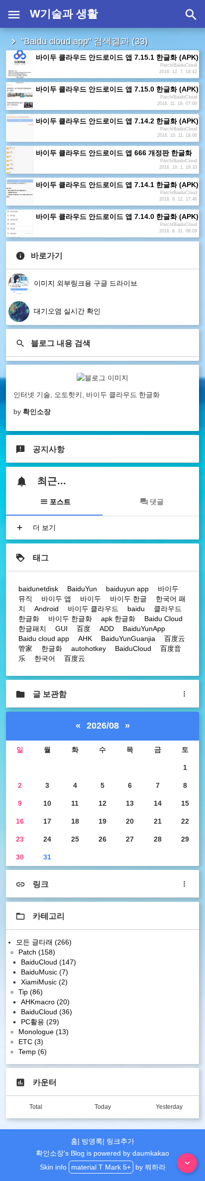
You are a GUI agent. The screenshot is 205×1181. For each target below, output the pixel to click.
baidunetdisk (38, 589)
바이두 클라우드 (93, 609)
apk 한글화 (118, 619)
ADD (107, 629)
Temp (32, 1052)
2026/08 (103, 726)
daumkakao (150, 1153)
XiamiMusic (44, 982)
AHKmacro (45, 1002)
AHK (85, 639)
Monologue (43, 1032)
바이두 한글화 (70, 619)
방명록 (92, 1141)
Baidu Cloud (163, 619)
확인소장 (50, 1153)
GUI (61, 629)
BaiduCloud (133, 648)
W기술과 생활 (64, 13)
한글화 (51, 648)
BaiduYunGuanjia (128, 639)
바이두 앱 (56, 599)
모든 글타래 (44, 942)
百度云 (74, 658)
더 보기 (43, 528)
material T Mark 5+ (101, 1167)
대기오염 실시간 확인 (66, 311)
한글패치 (32, 629)
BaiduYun (82, 589)
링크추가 (120, 1141)
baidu (136, 609)
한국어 (44, 658)
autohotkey (88, 648)
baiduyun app (127, 589)
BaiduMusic (44, 972)
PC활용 (40, 1022)
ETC (30, 1042)
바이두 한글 (128, 599)
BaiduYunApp (144, 629)
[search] (191, 14)
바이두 (90, 599)
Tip (30, 992)
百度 (84, 629)
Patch (36, 952)
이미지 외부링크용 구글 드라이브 (84, 283)
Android (46, 609)
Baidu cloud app (43, 639)
